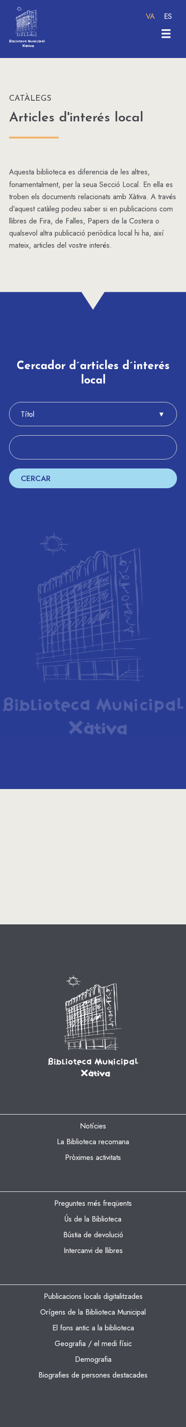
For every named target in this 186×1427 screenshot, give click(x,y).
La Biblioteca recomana (93, 1141)
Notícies (93, 1125)
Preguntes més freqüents (93, 1203)
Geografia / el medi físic (93, 1343)
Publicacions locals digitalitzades (93, 1296)
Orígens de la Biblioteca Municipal (93, 1312)
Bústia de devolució (93, 1234)
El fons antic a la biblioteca (93, 1327)
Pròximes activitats (93, 1157)
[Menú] (166, 34)
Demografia (93, 1359)
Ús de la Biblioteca (93, 1218)
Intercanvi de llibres (93, 1250)
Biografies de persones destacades (93, 1374)
